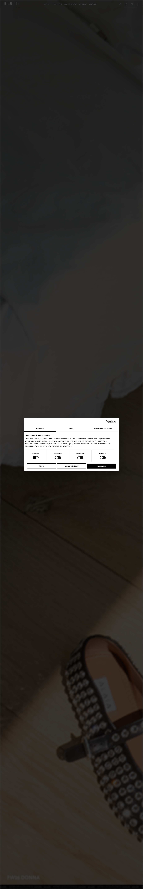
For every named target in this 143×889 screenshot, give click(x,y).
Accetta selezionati (71, 466)
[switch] (58, 457)
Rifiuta (41, 466)
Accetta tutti (101, 466)
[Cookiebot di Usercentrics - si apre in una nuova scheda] (107, 421)
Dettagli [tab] (71, 428)
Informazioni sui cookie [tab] (102, 428)
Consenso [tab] (40, 428)
